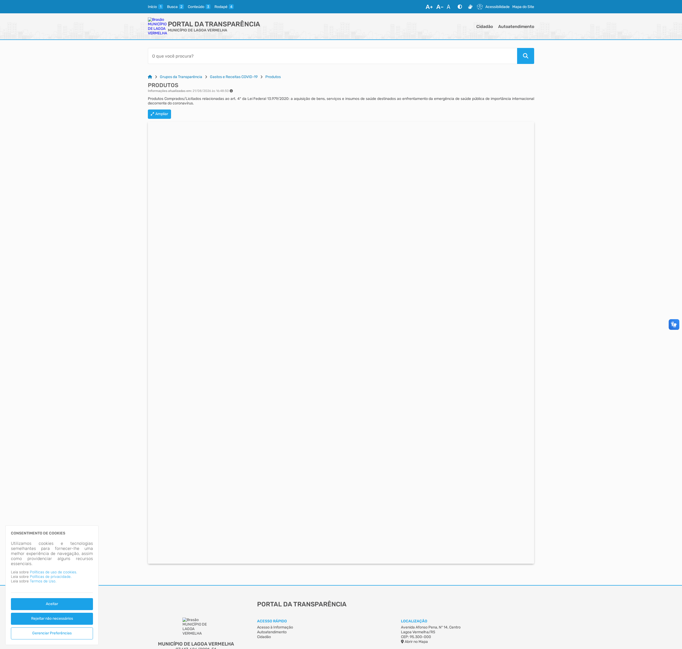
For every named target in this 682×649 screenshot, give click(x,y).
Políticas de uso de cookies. (53, 572)
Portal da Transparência (214, 24)
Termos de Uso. (43, 581)
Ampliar (161, 114)
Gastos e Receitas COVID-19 (234, 77)
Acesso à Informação (275, 627)
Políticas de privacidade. (50, 576)
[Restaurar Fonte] (449, 7)
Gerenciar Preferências (52, 633)
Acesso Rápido (272, 621)
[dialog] (52, 585)
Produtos (273, 77)
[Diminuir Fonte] (440, 7)
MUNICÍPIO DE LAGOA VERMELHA (197, 30)
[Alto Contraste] (460, 6)
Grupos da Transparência (181, 77)
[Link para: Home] (150, 77)
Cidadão (484, 26)
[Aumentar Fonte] (429, 7)
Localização (414, 621)
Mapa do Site (523, 7)
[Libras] (470, 6)
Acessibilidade (497, 7)
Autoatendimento (516, 26)
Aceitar (52, 604)
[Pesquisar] (525, 56)
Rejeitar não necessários (52, 618)
